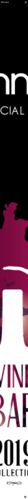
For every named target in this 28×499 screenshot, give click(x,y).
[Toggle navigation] (25, 2)
